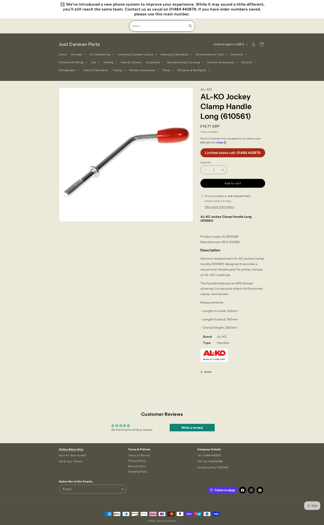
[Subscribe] (122, 489)
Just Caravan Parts (166, 521)
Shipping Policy (138, 471)
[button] (78, 54)
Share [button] (208, 372)
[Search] (190, 26)
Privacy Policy (137, 460)
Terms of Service (139, 455)
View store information (219, 207)
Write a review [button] (192, 427)
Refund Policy (137, 466)
